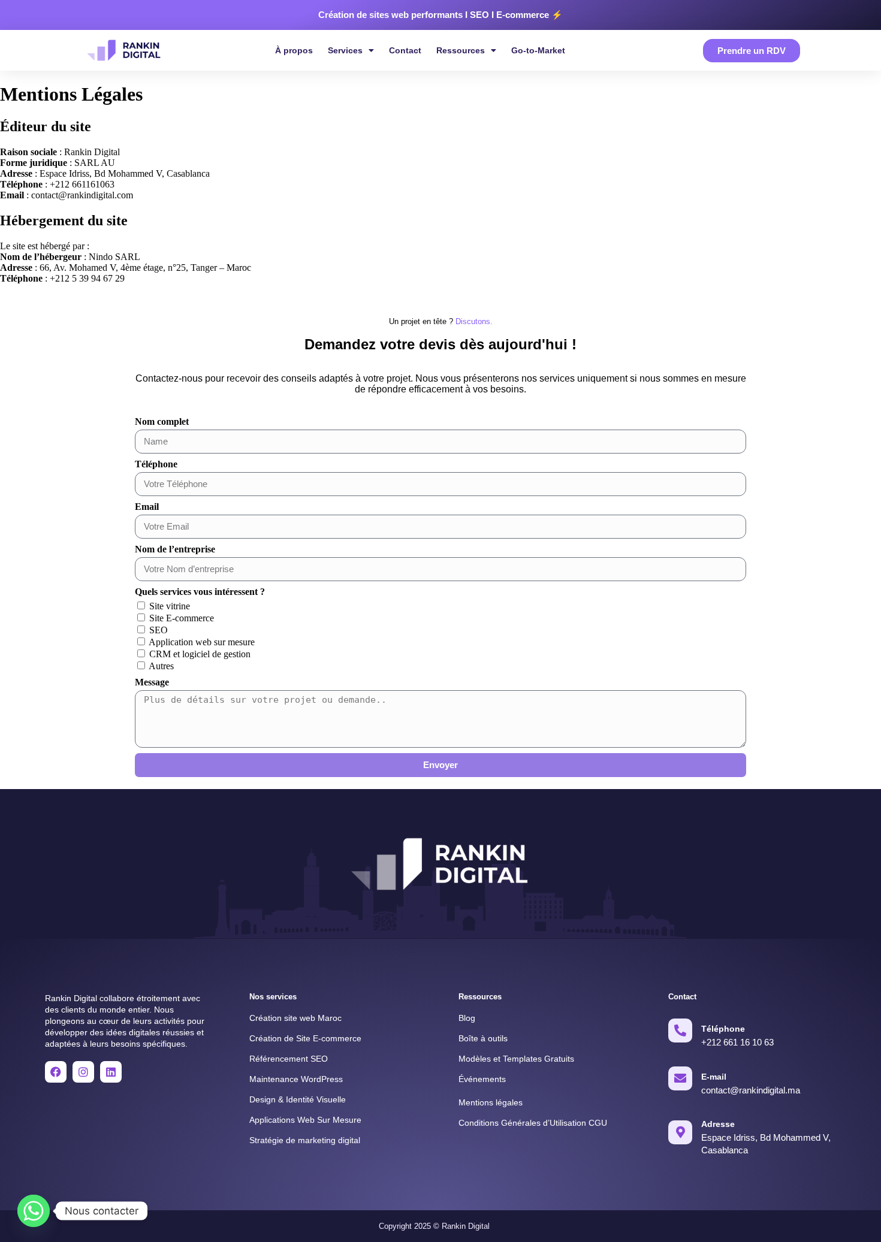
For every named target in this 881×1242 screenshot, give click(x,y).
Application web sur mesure (202, 642)
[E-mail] (680, 1078)
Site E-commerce (181, 618)
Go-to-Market (538, 50)
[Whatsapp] (33, 1211)
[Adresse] (680, 1132)
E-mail (713, 1076)
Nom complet (162, 421)
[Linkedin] (111, 1072)
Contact (405, 50)
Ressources (460, 50)
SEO (158, 630)
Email (147, 506)
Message (152, 682)
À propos (294, 50)
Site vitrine (169, 606)
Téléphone (156, 464)
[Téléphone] (680, 1030)
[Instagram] (83, 1072)
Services (345, 50)
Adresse (718, 1124)
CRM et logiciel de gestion (200, 654)
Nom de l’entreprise (175, 549)
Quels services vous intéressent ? (200, 592)
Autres (161, 666)
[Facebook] (56, 1072)
